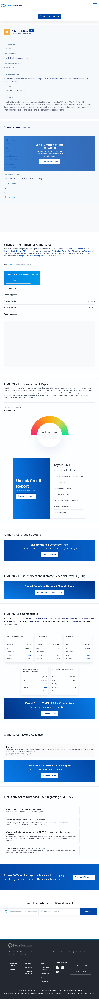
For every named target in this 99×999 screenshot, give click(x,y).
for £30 (49, 436)
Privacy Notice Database (45, 968)
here (15, 624)
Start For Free (49, 713)
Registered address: (12, 174)
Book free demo (81, 965)
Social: (7, 193)
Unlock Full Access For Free (49, 592)
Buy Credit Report (51, 16)
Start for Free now (49, 161)
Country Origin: (10, 183)
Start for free (18, 280)
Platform (12, 969)
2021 (12, 265)
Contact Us (28, 967)
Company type (10, 53)
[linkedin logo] (13, 197)
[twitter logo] (9, 197)
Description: (9, 97)
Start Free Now (49, 555)
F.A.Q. (42, 963)
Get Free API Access (84, 877)
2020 (18, 265)
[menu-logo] (11, 5)
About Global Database (13, 964)
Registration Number (12, 63)
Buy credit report (25, 496)
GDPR (42, 977)
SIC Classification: (11, 74)
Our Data (28, 963)
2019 (23, 265)
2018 (29, 265)
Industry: (7, 86)
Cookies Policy (45, 973)
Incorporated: (9, 44)
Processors (44, 981)
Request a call (80, 972)
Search (88, 911)
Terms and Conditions (28, 972)
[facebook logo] (5, 197)
